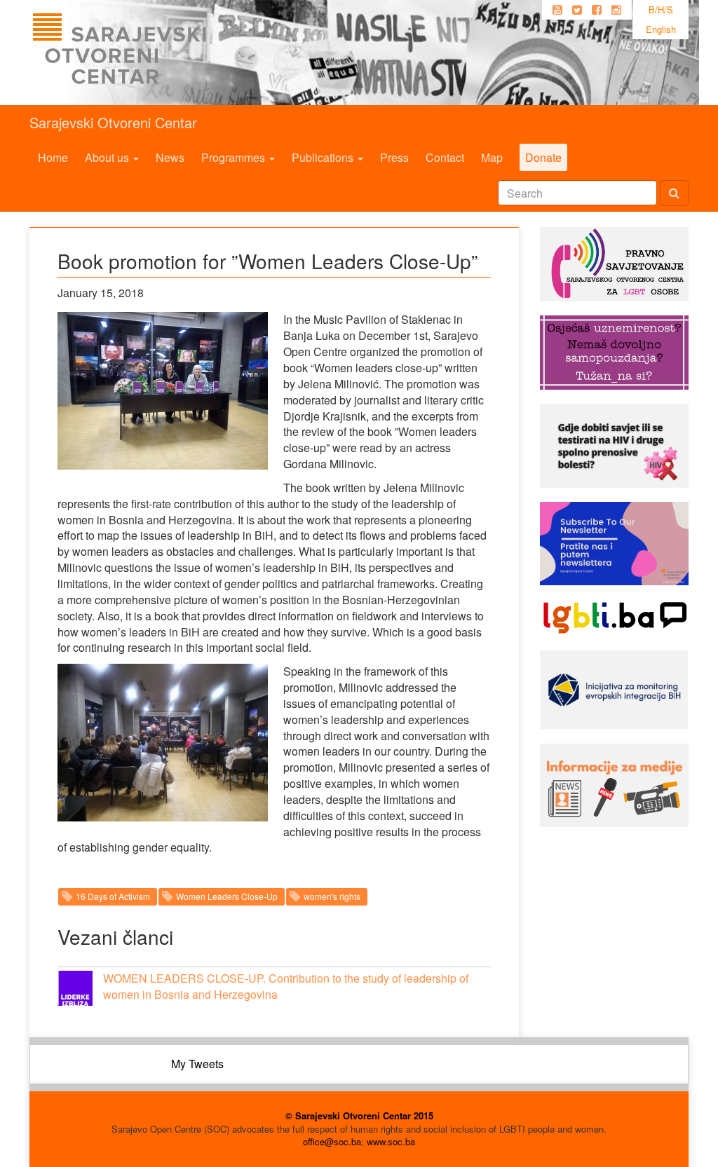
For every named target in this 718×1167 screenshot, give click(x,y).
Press (394, 157)
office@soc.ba (332, 1141)
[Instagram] (616, 10)
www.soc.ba (391, 1141)
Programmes (234, 157)
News (170, 157)
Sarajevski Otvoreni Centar (113, 122)
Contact (445, 157)
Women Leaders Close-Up (227, 896)
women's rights (332, 896)
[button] (75, 988)
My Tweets (197, 1064)
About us (108, 157)
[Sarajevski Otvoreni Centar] (148, 52)
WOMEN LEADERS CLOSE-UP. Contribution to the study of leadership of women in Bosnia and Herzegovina (285, 986)
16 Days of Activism (113, 896)
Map (492, 157)
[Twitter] (577, 10)
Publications (324, 157)
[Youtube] (557, 10)
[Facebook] (596, 10)
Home (53, 157)
